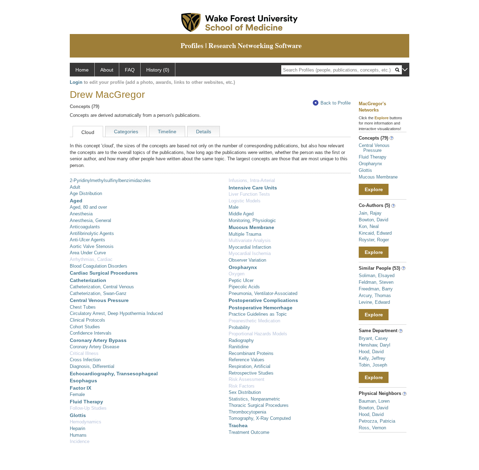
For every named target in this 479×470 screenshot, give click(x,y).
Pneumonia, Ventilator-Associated (263, 293)
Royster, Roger (374, 239)
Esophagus (83, 380)
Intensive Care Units (253, 187)
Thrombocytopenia (247, 412)
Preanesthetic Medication (254, 320)
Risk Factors (242, 386)
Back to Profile (336, 103)
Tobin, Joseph (373, 365)
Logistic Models (245, 200)
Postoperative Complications (263, 300)
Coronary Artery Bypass (98, 340)
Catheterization (88, 280)
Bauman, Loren (374, 401)
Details (203, 131)
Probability (239, 327)
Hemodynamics (85, 421)
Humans (78, 435)
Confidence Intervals (91, 333)
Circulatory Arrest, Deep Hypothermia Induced (116, 313)
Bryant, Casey (373, 338)
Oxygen (236, 273)
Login (76, 82)
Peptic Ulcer (241, 280)
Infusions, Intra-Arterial (252, 180)
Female (77, 394)
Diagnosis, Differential (92, 366)
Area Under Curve (88, 252)
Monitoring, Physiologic (252, 220)
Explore (374, 189)
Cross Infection (85, 359)
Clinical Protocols (87, 320)
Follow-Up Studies (88, 408)
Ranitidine (239, 346)
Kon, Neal (369, 226)
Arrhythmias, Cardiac (91, 259)
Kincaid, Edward (375, 233)
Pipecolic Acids (244, 286)
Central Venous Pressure (99, 300)
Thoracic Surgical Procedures (259, 405)
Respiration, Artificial (249, 366)
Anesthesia (81, 213)
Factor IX (80, 388)
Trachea (238, 425)
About (106, 70)
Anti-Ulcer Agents (87, 239)
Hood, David (371, 351)
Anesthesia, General (90, 220)
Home (82, 70)
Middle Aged (241, 213)
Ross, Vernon (372, 427)
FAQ (130, 70)
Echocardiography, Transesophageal (114, 373)
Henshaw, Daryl (374, 345)
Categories (126, 131)
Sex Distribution (245, 392)
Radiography (241, 340)
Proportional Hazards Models (258, 333)
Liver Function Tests (249, 194)
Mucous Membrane (251, 227)
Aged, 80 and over (88, 207)
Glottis (78, 415)
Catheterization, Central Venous (102, 286)
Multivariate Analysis (250, 240)
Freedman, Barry (376, 288)
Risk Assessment (246, 379)
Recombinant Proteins (251, 353)
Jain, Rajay (370, 213)
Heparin (77, 428)
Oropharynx (243, 267)
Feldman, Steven (376, 282)
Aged (76, 200)
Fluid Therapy (86, 401)
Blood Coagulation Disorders (98, 266)
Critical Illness (84, 353)
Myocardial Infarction (250, 247)
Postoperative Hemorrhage (260, 307)
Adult (75, 187)
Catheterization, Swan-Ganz (98, 293)
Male (233, 207)
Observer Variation (247, 260)
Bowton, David (373, 219)
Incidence (79, 441)
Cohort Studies (85, 326)
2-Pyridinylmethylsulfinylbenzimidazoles (110, 180)
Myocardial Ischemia (250, 253)
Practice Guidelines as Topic (258, 314)
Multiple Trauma (245, 234)
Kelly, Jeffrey (372, 358)
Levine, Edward (374, 302)
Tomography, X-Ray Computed (260, 418)
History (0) (157, 70)
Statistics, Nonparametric (254, 399)
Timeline (167, 131)
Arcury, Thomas (375, 295)
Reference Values (246, 359)
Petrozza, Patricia (377, 421)
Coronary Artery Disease (94, 346)
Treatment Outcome (249, 432)
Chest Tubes (83, 307)
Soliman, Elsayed (376, 275)
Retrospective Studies (251, 373)
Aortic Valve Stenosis (92, 246)
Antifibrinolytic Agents (92, 233)
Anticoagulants (85, 226)
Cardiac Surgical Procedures (104, 273)
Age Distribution (86, 193)
